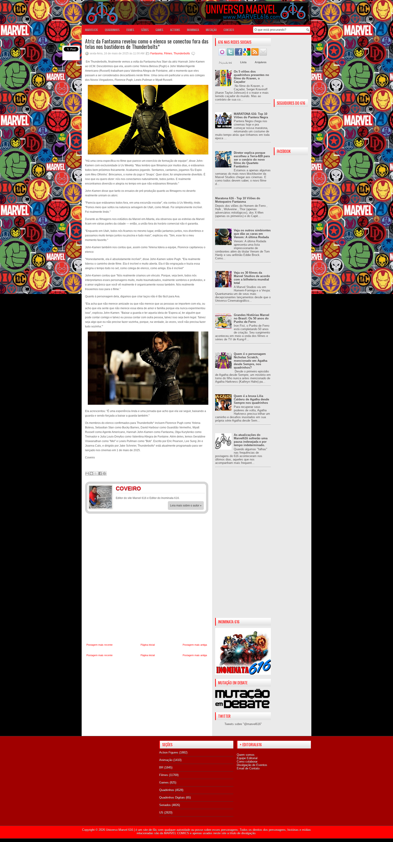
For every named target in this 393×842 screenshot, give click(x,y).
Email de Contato (248, 768)
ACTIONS (175, 30)
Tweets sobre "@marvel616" (243, 724)
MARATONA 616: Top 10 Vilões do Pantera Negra (251, 115)
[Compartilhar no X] (95, 473)
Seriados (165, 805)
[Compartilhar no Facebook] (100, 473)
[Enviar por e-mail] (87, 473)
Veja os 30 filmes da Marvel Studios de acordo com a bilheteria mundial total (252, 278)
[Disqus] (146, 578)
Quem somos (245, 754)
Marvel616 (91, 30)
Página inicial (148, 644)
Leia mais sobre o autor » (186, 505)
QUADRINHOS (112, 30)
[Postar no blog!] (91, 473)
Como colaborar (247, 761)
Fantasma (156, 53)
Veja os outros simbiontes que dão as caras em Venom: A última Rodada (252, 234)
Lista (243, 62)
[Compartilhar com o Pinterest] (104, 473)
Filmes (168, 53)
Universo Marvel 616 (119, 830)
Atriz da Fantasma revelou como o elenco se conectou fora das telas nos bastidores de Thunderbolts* (146, 43)
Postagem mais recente (99, 644)
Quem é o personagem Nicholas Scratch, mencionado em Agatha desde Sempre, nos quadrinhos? (250, 360)
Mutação (211, 30)
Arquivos (261, 62)
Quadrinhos (166, 790)
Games (164, 782)
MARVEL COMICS (176, 833)
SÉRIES (145, 30)
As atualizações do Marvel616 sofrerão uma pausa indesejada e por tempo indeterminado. (250, 440)
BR (161, 767)
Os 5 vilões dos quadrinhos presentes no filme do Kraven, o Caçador (251, 76)
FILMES (130, 30)
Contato (229, 30)
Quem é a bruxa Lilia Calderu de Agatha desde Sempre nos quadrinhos (251, 399)
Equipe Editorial (247, 758)
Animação (165, 760)
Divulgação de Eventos (252, 765)
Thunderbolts (182, 53)
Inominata (193, 30)
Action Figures (168, 752)
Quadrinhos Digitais (172, 797)
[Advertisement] (243, 546)
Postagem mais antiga (195, 644)
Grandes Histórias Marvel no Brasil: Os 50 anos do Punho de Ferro (251, 318)
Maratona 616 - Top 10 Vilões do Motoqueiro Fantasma (237, 200)
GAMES (159, 30)
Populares (225, 62)
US (161, 812)
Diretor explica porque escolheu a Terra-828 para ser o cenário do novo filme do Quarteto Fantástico (252, 159)
